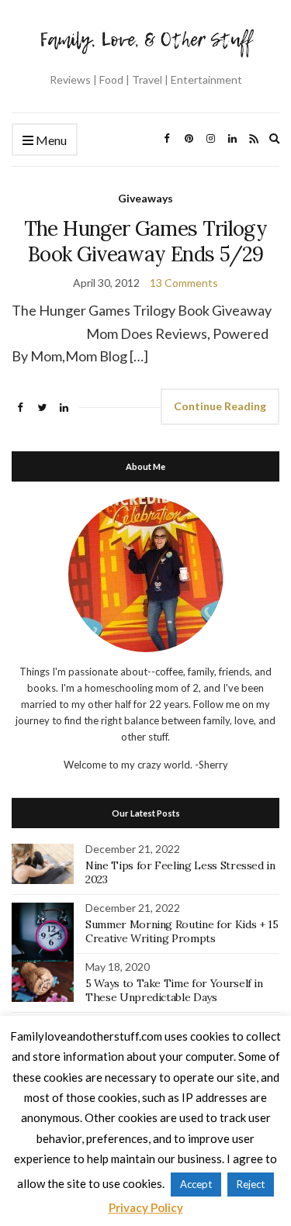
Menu (50, 140)
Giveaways (145, 198)
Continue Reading (220, 406)
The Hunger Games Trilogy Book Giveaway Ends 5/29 (145, 241)
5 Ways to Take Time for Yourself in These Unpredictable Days (174, 990)
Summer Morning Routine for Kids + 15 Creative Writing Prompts (181, 931)
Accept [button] (196, 1184)
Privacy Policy (146, 1207)
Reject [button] (251, 1184)
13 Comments (184, 282)
